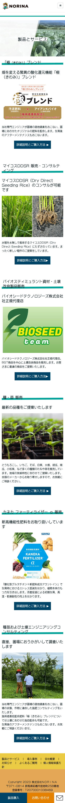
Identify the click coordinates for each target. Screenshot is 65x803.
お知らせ (7, 763)
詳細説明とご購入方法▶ (32, 260)
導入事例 (32, 759)
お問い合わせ (40, 797)
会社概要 (50, 759)
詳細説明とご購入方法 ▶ (32, 144)
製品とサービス (11, 759)
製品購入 (13, 797)
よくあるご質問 (28, 763)
